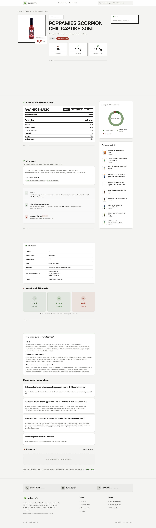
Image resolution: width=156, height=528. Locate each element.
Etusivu (20, 11)
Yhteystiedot (113, 508)
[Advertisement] (78, 74)
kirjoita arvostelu (89, 469)
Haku (83, 511)
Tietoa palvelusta (115, 501)
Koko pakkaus (77, 110)
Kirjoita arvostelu (88, 449)
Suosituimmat (62, 3)
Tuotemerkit (73, 3)
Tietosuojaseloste (115, 505)
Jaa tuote (57, 17)
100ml (66, 110)
